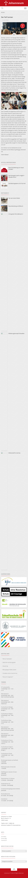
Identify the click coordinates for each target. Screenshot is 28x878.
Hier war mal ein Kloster (14, 198)
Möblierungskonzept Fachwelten (16, 333)
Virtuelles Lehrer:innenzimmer (10, 673)
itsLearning (5, 666)
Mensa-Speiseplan (7, 659)
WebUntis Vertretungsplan (9, 662)
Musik (3, 12)
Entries (4, 838)
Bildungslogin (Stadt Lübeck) (9, 669)
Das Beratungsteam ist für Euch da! (17, 183)
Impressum (4, 840)
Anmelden (3, 836)
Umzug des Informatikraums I (15, 214)
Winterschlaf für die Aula (14, 453)
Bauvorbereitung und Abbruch (15, 206)
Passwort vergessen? (8, 677)
